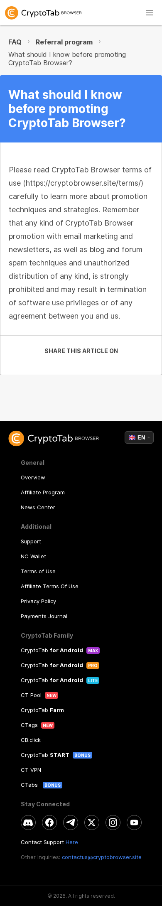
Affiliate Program (43, 492)
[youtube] (134, 822)
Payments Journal (44, 616)
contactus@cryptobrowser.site (102, 857)
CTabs (30, 784)
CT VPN (31, 769)
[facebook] (49, 822)
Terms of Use (38, 571)
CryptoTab (52, 650)
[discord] (28, 822)
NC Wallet (33, 556)
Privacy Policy (38, 601)
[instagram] (113, 822)
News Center (38, 507)
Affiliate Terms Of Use (50, 586)
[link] (81, 12)
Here (72, 842)
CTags (29, 725)
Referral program (64, 42)
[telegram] (70, 822)
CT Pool (31, 695)
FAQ (15, 42)
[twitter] (91, 822)
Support (31, 541)
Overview (33, 477)
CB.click (31, 740)
